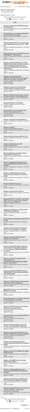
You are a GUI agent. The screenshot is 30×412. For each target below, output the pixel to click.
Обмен (11, 91)
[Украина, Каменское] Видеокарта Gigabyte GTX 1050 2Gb (14, 237)
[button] (7, 19)
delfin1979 (19, 47)
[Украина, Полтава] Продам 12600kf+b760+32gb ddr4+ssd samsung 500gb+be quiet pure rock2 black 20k (16, 78)
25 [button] (21, 19)
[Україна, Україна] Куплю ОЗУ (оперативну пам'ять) (13, 144)
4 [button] (15, 19)
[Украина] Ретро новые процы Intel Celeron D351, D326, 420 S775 (15, 111)
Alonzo (18, 354)
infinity (18, 212)
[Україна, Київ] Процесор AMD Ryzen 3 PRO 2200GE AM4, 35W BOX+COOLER (16, 379)
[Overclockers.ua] (15, 3)
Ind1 (18, 301)
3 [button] (13, 19)
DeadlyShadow (20, 335)
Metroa (18, 36)
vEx (18, 284)
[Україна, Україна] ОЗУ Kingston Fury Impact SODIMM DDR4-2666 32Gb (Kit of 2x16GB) (16, 164)
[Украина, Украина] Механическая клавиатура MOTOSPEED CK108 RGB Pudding (15, 371)
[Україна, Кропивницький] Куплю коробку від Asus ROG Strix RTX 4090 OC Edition (16, 343)
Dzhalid (18, 240)
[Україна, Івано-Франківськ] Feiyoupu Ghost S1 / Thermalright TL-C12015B (15, 228)
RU (28, 408)
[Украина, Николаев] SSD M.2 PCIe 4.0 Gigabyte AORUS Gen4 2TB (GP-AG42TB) (16, 333)
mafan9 (18, 264)
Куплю (11, 106)
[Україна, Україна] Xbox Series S (14, 191)
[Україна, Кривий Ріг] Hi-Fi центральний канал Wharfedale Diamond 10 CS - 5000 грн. (16, 44)
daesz (18, 231)
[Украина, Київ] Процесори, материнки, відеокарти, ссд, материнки (16, 307)
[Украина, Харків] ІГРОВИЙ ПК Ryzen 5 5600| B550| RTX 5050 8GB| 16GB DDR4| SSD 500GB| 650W (16, 272)
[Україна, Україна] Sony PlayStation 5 (15, 119)
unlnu (18, 346)
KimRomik (19, 56)
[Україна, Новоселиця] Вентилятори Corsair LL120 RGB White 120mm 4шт (15, 325)
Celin (18, 28)
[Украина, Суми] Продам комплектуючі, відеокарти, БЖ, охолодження (16, 282)
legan (18, 374)
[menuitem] (28, 6)
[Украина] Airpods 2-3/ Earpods (13, 103)
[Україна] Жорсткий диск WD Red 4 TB (16, 136)
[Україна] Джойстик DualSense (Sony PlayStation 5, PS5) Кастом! (15, 153)
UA (25, 408)
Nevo (18, 327)
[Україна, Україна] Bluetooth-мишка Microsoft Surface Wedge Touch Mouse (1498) (15, 174)
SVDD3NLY (20, 81)
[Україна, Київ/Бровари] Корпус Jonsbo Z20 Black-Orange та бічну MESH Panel (16, 95)
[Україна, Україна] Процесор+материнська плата (13, 127)
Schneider (19, 121)
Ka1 (18, 98)
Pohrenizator (20, 318)
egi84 (18, 90)
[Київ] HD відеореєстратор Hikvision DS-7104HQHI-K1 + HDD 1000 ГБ (16, 54)
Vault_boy (19, 252)
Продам (11, 30)
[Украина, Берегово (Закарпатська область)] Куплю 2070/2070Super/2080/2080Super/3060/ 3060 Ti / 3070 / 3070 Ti (15, 261)
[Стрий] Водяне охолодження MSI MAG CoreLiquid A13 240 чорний (16, 34)
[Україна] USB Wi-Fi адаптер (12, 183)
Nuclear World (20, 104)
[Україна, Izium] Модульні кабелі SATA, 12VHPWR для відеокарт (16, 210)
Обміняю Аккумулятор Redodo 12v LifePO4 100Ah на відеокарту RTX (15, 87)
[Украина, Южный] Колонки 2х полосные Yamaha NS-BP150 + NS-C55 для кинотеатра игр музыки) (17, 389)
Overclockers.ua (6, 6)
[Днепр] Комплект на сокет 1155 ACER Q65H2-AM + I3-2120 (16, 290)
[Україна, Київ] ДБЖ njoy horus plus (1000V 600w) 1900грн (15, 360)
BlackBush (19, 70)
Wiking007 (19, 292)
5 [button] (17, 19)
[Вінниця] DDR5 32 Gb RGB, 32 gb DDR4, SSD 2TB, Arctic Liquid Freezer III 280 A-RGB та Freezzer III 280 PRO (16, 200)
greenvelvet (20, 309)
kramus (19, 203)
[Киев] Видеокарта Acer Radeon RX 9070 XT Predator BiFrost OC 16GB (16, 299)
